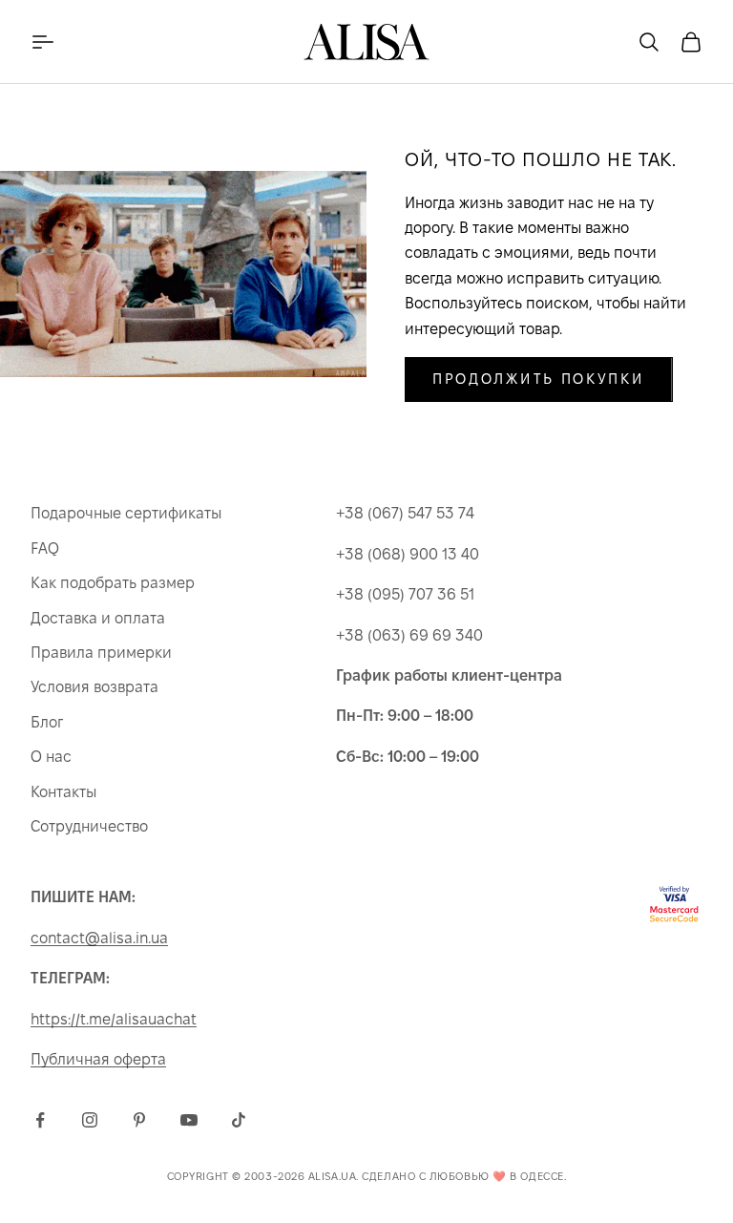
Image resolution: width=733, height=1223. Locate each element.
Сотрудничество (89, 826)
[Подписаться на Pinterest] (139, 1119)
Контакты (63, 792)
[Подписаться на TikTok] (238, 1119)
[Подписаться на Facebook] (40, 1119)
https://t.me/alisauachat (114, 1019)
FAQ (45, 548)
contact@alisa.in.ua (99, 938)
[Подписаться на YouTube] (189, 1119)
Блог (47, 722)
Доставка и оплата (98, 618)
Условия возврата (94, 687)
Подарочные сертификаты (126, 513)
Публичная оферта (98, 1059)
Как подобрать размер (113, 583)
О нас (51, 757)
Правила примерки (101, 652)
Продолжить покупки (538, 378)
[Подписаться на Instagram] (89, 1119)
